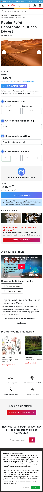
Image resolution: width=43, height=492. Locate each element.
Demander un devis (21, 240)
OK (32, 440)
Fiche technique (13, 291)
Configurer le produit (15, 86)
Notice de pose (13, 286)
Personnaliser (23, 195)
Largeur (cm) (6, 106)
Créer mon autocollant (20, 412)
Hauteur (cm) (27, 106)
